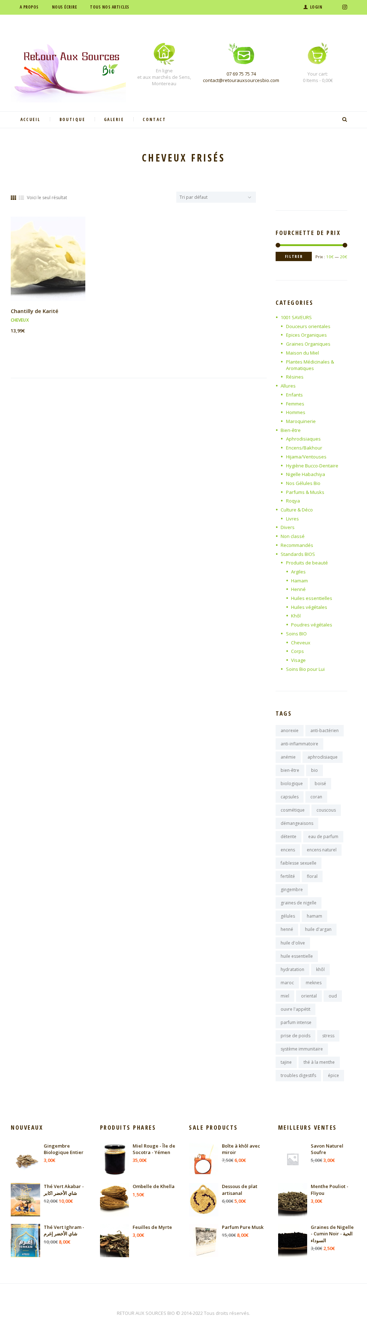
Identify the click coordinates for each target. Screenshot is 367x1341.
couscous (326, 810)
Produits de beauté (307, 562)
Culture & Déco (297, 509)
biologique (292, 783)
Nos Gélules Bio (303, 483)
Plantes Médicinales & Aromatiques (310, 365)
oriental (309, 996)
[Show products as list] (21, 197)
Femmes (295, 403)
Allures (288, 386)
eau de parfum (323, 836)
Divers (288, 527)
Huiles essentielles (311, 598)
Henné (298, 589)
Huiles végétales (309, 607)
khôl (320, 969)
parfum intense (296, 1022)
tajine (286, 1062)
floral (312, 876)
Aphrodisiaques (303, 439)
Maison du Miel (302, 353)
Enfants (294, 394)
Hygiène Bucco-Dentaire (312, 465)
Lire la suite (48, 265)
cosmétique (293, 810)
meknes (313, 983)
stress (328, 1036)
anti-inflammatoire (299, 744)
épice (333, 1075)
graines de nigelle (298, 903)
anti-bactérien (324, 730)
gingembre (292, 889)
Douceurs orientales (308, 326)
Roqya (293, 501)
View (48, 252)
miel (285, 996)
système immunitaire (302, 1049)
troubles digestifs (298, 1075)
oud (333, 996)
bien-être (290, 770)
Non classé (293, 536)
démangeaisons (297, 823)
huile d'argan (318, 929)
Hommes (295, 412)
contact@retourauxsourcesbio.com (241, 80)
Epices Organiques (306, 335)
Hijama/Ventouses (306, 456)
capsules (290, 797)
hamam (314, 916)
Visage (298, 660)
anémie (288, 757)
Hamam (299, 580)
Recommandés (297, 545)
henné (287, 929)
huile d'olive (293, 943)
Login (316, 7)
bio (314, 770)
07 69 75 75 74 (241, 74)
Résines (295, 377)
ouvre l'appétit (295, 1009)
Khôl (296, 615)
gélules (288, 916)
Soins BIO (296, 633)
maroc (287, 983)
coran (316, 797)
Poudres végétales (311, 624)
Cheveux (20, 320)
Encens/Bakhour (304, 447)
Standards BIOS (298, 554)
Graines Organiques (308, 344)
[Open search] (345, 119)
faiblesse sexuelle (298, 863)
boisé (320, 783)
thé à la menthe (319, 1062)
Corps (297, 651)
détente (288, 836)
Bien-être (291, 430)
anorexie (290, 730)
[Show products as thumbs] (13, 197)
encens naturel (322, 850)
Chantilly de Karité (34, 310)
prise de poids (295, 1036)
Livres (292, 518)
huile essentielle (297, 956)
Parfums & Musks (305, 492)
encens (288, 850)
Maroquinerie (301, 421)
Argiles (298, 571)
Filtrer (294, 256)
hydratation (292, 969)
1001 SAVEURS (296, 317)
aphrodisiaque (323, 757)
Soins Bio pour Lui (305, 669)
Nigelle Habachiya (305, 474)
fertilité (288, 876)
